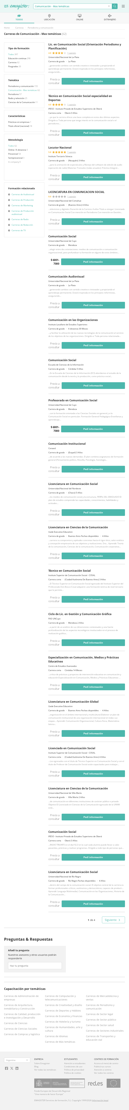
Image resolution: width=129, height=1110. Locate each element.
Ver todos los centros (104, 1072)
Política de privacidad (74, 1069)
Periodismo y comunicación (40, 27)
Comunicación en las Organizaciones (73, 320)
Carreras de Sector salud (100, 1025)
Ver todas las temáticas (45, 1069)
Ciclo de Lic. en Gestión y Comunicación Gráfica (80, 614)
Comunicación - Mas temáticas (22, 90)
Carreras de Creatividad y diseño (63, 1005)
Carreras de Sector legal (99, 1014)
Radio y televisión (16, 98)
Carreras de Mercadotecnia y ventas (102, 997)
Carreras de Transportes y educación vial (100, 1038)
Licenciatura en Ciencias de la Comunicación (78, 527)
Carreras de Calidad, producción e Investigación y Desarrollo (22, 1016)
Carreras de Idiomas (56, 1036)
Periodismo (13, 94)
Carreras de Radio (20, 219)
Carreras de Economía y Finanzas (63, 1016)
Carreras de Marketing (22, 205)
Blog (36, 1066)
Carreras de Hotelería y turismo (62, 1021)
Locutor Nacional (60, 147)
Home (7, 27)
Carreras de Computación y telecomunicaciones (60, 997)
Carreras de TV (19, 230)
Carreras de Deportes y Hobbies (63, 1010)
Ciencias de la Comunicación (21, 102)
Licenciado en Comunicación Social (71, 748)
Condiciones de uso (73, 1066)
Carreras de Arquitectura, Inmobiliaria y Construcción (19, 1006)
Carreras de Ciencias (15, 1023)
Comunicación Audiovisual (66, 276)
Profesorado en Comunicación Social (72, 400)
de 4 (91, 920)
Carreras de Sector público (101, 1019)
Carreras (19, 27)
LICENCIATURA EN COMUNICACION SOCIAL (76, 192)
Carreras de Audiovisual (23, 194)
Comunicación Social (62, 236)
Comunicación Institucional (67, 444)
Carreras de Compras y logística (22, 1034)
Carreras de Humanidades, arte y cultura (63, 1029)
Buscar (114, 6)
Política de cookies (72, 1072)
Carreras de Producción (23, 199)
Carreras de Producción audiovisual (23, 213)
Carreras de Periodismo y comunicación (100, 1006)
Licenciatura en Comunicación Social (73, 484)
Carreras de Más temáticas (60, 1041)
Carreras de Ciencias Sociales (20, 1028)
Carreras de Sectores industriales (105, 1030)
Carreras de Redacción (22, 224)
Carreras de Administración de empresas (21, 997)
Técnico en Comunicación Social (69, 571)
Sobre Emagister (42, 1063)
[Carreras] (16, 7)
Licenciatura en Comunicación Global (73, 701)
